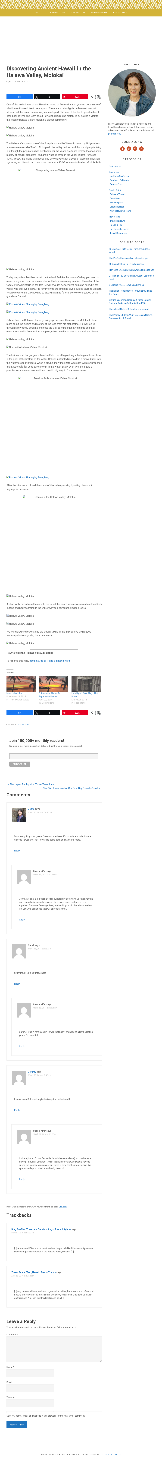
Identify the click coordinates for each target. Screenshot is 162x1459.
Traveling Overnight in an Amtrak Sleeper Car (131, 270)
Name (10, 1367)
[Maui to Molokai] (21, 684)
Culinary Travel (117, 194)
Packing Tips (116, 225)
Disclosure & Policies (110, 1455)
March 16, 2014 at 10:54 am (45, 1008)
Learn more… (114, 133)
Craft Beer (115, 198)
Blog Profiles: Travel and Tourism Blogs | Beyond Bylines (41, 1229)
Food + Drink (115, 190)
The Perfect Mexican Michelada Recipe (128, 258)
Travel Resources (118, 233)
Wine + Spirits (116, 202)
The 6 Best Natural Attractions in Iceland (129, 309)
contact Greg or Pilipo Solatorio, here (49, 660)
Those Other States (23, 82)
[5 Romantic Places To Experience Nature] (53, 684)
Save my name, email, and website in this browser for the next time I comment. (45, 1416)
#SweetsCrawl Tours (120, 211)
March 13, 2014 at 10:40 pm (40, 812)
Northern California (119, 176)
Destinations (115, 166)
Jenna (31, 809)
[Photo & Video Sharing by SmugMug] (27, 304)
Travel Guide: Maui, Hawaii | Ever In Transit (33, 1272)
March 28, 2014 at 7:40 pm (39, 1075)
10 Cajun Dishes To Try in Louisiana (126, 264)
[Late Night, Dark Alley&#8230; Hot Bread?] (86, 684)
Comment (12, 1334)
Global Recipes (117, 206)
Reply (17, 850)
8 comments (23, 724)
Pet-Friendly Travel (119, 229)
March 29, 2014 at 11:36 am (45, 1134)
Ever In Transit (81, 37)
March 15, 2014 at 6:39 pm (39, 949)
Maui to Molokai (14, 693)
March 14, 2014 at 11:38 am (45, 875)
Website (10, 1397)
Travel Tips (114, 216)
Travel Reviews (117, 221)
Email (10, 1382)
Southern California (119, 180)
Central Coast (116, 184)
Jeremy (32, 1072)
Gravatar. (63, 1207)
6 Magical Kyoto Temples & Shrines (126, 285)
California (114, 172)
